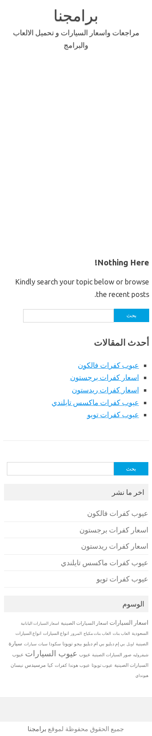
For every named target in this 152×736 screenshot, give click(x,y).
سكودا (55, 643)
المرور (76, 633)
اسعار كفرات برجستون (104, 377)
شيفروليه (140, 655)
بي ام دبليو (93, 643)
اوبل (130, 644)
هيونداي (141, 675)
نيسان (17, 665)
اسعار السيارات (128, 622)
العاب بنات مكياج (97, 633)
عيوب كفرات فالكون (108, 365)
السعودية (140, 633)
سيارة (15, 643)
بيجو (78, 643)
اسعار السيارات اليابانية (40, 623)
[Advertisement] (76, 152)
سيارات (30, 644)
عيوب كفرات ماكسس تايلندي (95, 402)
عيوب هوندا (79, 665)
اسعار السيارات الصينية (84, 623)
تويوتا (67, 643)
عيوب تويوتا (102, 665)
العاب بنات (121, 633)
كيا (50, 665)
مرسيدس (35, 665)
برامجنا (76, 15)
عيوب (84, 654)
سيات (42, 643)
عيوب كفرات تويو (113, 414)
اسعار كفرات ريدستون (105, 390)
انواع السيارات (56, 633)
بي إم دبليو (115, 643)
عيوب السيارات (51, 653)
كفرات (61, 665)
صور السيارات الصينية (111, 654)
